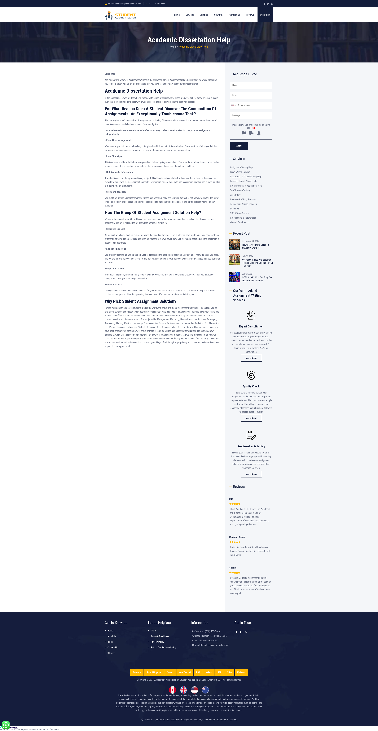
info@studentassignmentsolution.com (124, 3)
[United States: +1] (233, 105)
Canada (170, 672)
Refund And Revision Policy (163, 647)
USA (198, 672)
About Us (111, 636)
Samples (204, 14)
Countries (219, 14)
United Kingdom (153, 672)
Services (190, 14)
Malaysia (241, 672)
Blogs (110, 641)
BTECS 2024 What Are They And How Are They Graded (257, 279)
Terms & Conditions (160, 636)
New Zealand (185, 672)
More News (251, 358)
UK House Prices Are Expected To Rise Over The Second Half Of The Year (257, 262)
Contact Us (234, 14)
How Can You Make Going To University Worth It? (255, 246)
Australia (137, 672)
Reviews (250, 14)
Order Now (265, 14)
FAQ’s (153, 630)
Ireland (209, 672)
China (229, 672)
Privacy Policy (157, 641)
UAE (219, 672)
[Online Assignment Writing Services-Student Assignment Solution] (120, 14)
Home (177, 14)
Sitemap (111, 653)
